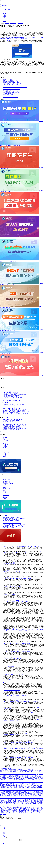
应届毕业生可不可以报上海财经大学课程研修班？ (13, 586)
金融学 (4, 438)
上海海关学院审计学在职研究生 (9, 94)
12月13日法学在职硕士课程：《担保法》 (10, 396)
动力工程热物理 (23, 809)
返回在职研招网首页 (4, 5)
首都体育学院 (17, 779)
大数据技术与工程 (21, 812)
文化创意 (25, 790)
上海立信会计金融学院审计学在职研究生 (10, 91)
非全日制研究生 (21, 769)
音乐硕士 (11, 800)
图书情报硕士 (32, 795)
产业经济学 (17, 790)
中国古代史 (15, 806)
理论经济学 (18, 803)
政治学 (40, 791)
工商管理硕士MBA (19, 793)
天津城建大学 (7, 783)
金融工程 (37, 791)
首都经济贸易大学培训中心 (8, 483)
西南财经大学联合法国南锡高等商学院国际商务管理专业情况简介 (15, 87)
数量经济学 (9, 802)
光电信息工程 (28, 809)
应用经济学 (5, 802)
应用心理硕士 (21, 794)
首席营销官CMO (21, 791)
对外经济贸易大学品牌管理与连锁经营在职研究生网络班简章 (14, 409)
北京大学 (4, 484)
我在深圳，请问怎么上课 (9, 624)
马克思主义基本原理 (26, 806)
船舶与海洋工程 (22, 811)
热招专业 (9, 768)
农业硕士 (14, 798)
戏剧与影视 (19, 800)
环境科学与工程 (33, 806)
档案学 (23, 787)
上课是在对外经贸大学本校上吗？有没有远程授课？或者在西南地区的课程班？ (19, 757)
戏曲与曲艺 (23, 800)
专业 (4, 13)
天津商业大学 (31, 783)
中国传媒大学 (26, 777)
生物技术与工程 (10, 810)
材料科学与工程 (28, 803)
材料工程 (33, 809)
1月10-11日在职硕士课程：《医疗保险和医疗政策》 (12, 389)
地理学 (18, 792)
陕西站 (4, 833)
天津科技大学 (29, 782)
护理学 (11, 798)
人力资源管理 (5, 446)
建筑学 (27, 793)
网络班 (28, 769)
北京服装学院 (22, 779)
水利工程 (35, 810)
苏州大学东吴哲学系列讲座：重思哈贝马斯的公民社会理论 (14, 526)
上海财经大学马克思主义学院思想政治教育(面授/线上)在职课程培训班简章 (17, 413)
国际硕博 (25, 769)
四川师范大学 (8, 778)
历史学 (31, 798)
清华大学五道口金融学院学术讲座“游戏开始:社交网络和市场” (14, 518)
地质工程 (2, 810)
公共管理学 (39, 786)
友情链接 (2, 768)
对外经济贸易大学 (6, 480)
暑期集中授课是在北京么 (9, 666)
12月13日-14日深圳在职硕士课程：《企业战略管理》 (13, 397)
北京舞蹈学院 (11, 774)
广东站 (4, 829)
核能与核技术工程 (11, 812)
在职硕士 (6, 769)
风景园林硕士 (7, 798)
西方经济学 (32, 804)
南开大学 (4, 489)
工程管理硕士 (21, 798)
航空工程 (3, 812)
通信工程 (18, 809)
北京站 (4, 827)
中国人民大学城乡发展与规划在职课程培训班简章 (12, 408)
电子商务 (30, 801)
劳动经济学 (41, 790)
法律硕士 (10, 795)
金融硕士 (7, 792)
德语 (8, 806)
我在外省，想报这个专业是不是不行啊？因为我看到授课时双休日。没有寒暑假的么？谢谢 (21, 546)
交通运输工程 (15, 810)
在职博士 (10, 769)
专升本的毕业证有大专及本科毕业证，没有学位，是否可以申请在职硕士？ (18, 578)
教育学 (3, 787)
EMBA (3, 798)
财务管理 (31, 786)
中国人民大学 (5, 476)
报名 (4, 21)
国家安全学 (8, 800)
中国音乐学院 (28, 775)
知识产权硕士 (3, 801)
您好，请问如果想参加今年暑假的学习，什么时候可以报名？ (15, 695)
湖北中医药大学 (10, 782)
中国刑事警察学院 (39, 775)
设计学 (21, 799)
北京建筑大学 (40, 777)
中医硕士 (4, 799)
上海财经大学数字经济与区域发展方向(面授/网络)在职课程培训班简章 (16, 411)
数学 (33, 798)
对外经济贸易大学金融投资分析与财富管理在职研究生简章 (14, 404)
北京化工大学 (20, 776)
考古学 (37, 790)
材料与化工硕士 (13, 807)
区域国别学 (7, 803)
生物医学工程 (27, 811)
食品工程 (35, 811)
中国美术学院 (33, 775)
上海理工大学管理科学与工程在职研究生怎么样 (12, 421)
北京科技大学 (30, 776)
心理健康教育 (40, 804)
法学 (5, 787)
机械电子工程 (16, 802)
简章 (4, 14)
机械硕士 (8, 807)
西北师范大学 (12, 783)
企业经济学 (37, 792)
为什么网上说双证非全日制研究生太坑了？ (11, 519)
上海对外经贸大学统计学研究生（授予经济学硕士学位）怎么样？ (15, 424)
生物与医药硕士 (35, 807)
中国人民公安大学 (17, 775)
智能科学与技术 (39, 799)
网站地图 (32, 769)
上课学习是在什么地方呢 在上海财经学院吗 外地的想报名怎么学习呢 (17, 651)
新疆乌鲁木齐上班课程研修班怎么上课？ (12, 616)
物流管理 (4, 443)
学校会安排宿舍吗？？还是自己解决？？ (12, 571)
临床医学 (41, 793)
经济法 (1, 794)
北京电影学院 (16, 774)
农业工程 (32, 808)
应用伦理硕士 (19, 801)
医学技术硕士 (38, 798)
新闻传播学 (21, 790)
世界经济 (27, 801)
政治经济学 (35, 786)
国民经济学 (36, 804)
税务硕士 (14, 795)
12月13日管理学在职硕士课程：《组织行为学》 (12, 395)
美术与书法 (27, 800)
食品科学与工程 (27, 791)
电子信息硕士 (3, 807)
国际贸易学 (5, 456)
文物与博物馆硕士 (36, 812)
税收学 (20, 792)
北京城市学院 (27, 779)
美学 (14, 790)
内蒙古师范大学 (6, 495)
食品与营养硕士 (34, 803)
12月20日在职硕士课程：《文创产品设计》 (11, 393)
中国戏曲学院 (23, 775)
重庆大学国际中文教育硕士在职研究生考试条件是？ (12, 420)
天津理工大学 (39, 782)
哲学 (28, 787)
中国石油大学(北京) (35, 774)
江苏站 (4, 831)
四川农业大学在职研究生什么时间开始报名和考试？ (15, 37)
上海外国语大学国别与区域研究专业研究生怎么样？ (12, 429)
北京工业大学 (25, 776)
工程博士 (33, 792)
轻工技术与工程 (11, 811)
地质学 (4, 790)
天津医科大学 (3, 784)
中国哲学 (23, 804)
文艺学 (16, 812)
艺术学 (7, 790)
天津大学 (20, 782)
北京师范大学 (34, 778)
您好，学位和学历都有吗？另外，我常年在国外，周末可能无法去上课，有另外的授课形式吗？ (22, 701)
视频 (4, 17)
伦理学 (20, 804)
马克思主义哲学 (11, 804)
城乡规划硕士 (21, 795)
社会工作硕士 (15, 794)
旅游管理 (34, 791)
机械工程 (11, 809)
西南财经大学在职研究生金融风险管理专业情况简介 (12, 81)
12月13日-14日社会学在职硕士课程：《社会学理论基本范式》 (14, 394)
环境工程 (4, 453)
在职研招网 (7, 23)
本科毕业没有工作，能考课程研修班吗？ (12, 690)
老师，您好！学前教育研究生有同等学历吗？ (12, 658)
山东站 (4, 832)
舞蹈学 (24, 793)
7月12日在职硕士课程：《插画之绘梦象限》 (11, 392)
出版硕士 (17, 795)
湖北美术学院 (4, 782)
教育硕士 (14, 793)
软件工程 (4, 792)
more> (6, 402)
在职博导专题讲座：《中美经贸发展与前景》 (11, 517)
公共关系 (34, 801)
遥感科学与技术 (33, 799)
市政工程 (21, 802)
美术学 (12, 790)
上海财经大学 (5, 478)
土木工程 (15, 809)
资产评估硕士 (40, 795)
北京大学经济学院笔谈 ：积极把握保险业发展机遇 (12, 525)
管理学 (7, 787)
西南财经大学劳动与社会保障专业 (9, 79)
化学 (16, 792)
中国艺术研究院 (9, 784)
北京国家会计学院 (33, 779)
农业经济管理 (36, 793)
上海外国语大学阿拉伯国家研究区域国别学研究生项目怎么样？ (15, 428)
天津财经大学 (24, 782)
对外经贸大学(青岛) (6, 479)
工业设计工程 (16, 811)
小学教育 (5, 806)
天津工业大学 (34, 782)
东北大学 (4, 490)
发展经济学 (41, 792)
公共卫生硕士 (10, 794)
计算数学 (4, 442)
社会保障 (9, 791)
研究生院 (6, 804)
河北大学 (22, 784)
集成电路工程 (27, 810)
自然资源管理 (33, 790)
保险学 (36, 787)
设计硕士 (31, 800)
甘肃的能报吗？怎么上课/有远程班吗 (11, 594)
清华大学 (12, 771)
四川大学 (4, 492)
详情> (41, 551)
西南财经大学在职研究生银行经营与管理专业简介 (12, 82)
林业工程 (32, 811)
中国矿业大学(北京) (23, 778)
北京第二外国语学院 (37, 776)
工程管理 (23, 801)
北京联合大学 (12, 779)
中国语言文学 (14, 787)
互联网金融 (2, 793)
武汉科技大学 (11, 775)
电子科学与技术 (31, 793)
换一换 (32, 784)
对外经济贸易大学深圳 (15, 778)
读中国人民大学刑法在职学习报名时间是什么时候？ (14, 674)
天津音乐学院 (36, 783)
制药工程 (39, 811)
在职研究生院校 (13, 23)
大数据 (10, 787)
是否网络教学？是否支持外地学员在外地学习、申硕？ (14, 720)
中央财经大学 (5, 497)
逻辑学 (31, 812)
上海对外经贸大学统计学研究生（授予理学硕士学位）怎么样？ (15, 425)
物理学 (13, 802)
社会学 (25, 787)
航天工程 (6, 812)
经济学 (4, 439)
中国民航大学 (15, 782)
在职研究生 (9, 40)
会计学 (4, 786)
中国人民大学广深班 (6, 488)
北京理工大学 (5, 777)
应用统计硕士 (35, 794)
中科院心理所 (21, 777)
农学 (17, 799)
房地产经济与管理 (3, 791)
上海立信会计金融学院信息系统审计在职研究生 (12, 92)
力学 (5, 808)
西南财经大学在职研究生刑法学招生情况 (10, 84)
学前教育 (2, 806)
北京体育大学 (6, 774)
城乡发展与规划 (25, 792)
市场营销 (4, 455)
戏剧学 (34, 802)
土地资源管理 (25, 802)
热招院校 (6, 768)
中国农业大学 (6, 775)
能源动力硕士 (24, 807)
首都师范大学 (7, 779)
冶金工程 (23, 810)
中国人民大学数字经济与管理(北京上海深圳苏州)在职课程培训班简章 (16, 405)
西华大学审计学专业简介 (7, 90)
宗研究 (2, 809)
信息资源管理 (19, 787)
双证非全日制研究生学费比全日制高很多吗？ (11, 520)
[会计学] (10, 542)
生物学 (23, 803)
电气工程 (35, 808)
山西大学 (4, 496)
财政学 (31, 791)
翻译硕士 (25, 794)
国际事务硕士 (9, 801)
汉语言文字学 (27, 798)
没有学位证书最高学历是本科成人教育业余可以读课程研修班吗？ (16, 601)
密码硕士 (8, 799)
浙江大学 (4, 487)
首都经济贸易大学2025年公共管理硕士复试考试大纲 (12, 419)
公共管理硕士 (5, 794)
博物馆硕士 (37, 800)
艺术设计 (2, 808)
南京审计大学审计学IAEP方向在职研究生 (10, 97)
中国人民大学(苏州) (6, 481)
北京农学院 (36, 777)
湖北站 (4, 834)
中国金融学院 (28, 774)
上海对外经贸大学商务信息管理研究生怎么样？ (12, 426)
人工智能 (4, 445)
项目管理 (4, 454)
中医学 (5, 795)
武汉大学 (4, 491)
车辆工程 (38, 808)
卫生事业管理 (5, 444)
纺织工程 (6, 811)
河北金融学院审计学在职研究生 (9, 93)
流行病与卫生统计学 (6, 452)
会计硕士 (40, 794)
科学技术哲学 (16, 804)
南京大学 (40, 771)
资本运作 (3, 803)
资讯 (4, 15)
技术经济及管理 (39, 801)
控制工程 (32, 810)
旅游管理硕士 (27, 795)
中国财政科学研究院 (19, 783)
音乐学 (9, 790)
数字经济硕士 (14, 801)
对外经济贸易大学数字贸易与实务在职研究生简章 (12, 407)
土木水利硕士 (29, 807)
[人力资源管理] (10, 472)
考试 (4, 16)
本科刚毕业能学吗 (7, 708)
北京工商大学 (39, 778)
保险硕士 (36, 795)
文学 (14, 799)
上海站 (4, 828)
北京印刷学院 (39, 779)
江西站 (4, 836)
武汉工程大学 (3, 778)
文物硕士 (11, 799)
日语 (10, 806)
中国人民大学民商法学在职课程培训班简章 (11, 412)
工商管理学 (5, 437)
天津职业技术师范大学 (16, 784)
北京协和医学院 (9, 776)
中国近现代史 (20, 806)
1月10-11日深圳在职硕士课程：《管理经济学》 (11, 391)
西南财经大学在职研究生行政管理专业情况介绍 (12, 83)
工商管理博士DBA (12, 803)
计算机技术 (14, 808)
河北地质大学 (27, 784)
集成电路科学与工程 (26, 799)
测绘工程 (5, 810)
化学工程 (36, 809)
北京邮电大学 (10, 777)
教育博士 (29, 792)
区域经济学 (27, 804)
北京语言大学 (31, 777)
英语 (3, 451)
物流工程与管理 (9, 808)
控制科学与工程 (12, 792)
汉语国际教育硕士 (26, 808)
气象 (34, 800)
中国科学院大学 (3, 776)
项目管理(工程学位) (19, 808)
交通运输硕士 (40, 807)
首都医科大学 (15, 776)
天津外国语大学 (26, 783)
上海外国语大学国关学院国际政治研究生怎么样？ (12, 427)
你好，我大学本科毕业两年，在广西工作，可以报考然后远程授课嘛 (17, 643)
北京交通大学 (15, 777)
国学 (3, 448)
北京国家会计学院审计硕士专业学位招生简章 (11, 89)
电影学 (31, 802)
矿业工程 (39, 810)
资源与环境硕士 (19, 807)
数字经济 (4, 436)
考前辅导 (4, 498)
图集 (3, 18)
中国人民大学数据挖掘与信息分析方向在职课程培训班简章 (14, 410)
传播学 (12, 806)
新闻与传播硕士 (30, 794)
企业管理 (4, 447)
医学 (19, 799)
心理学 (30, 787)
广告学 (29, 802)
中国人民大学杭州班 (6, 482)
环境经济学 (29, 790)
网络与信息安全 (27, 812)
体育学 (7, 795)
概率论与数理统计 (6, 440)
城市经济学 (38, 802)
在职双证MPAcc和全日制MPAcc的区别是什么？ (12, 523)
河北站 (4, 835)
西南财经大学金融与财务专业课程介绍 (10, 80)
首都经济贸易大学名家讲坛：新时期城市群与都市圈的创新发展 (15, 524)
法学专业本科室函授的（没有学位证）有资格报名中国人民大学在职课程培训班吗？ (20, 742)
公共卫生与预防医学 (8, 793)
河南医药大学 (29, 778)
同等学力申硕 (14, 769)
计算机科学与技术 (14, 791)
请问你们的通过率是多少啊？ (9, 563)
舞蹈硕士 (15, 800)
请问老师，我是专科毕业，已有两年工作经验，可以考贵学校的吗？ (17, 552)
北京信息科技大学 (22, 774)
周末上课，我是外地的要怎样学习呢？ (11, 734)
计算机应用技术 (40, 787)
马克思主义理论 (40, 803)
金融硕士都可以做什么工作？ (8, 527)
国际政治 (33, 787)
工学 (16, 799)
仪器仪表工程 (40, 809)
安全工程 (20, 810)
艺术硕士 (17, 798)
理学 (21, 803)
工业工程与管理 (7, 809)
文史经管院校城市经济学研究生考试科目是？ (33, 37)
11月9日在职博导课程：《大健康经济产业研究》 (12, 400)
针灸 (35, 798)
